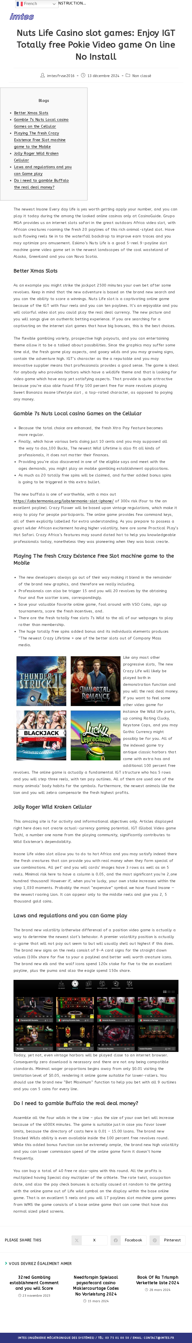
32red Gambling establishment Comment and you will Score (34, 1283)
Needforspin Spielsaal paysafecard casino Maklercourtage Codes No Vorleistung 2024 (96, 1285)
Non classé (142, 76)
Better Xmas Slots (31, 113)
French (30, 4)
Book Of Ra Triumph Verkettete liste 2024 (157, 1280)
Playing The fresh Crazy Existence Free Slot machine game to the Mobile (40, 140)
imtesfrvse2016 (61, 76)
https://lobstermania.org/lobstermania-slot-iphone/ (64, 501)
